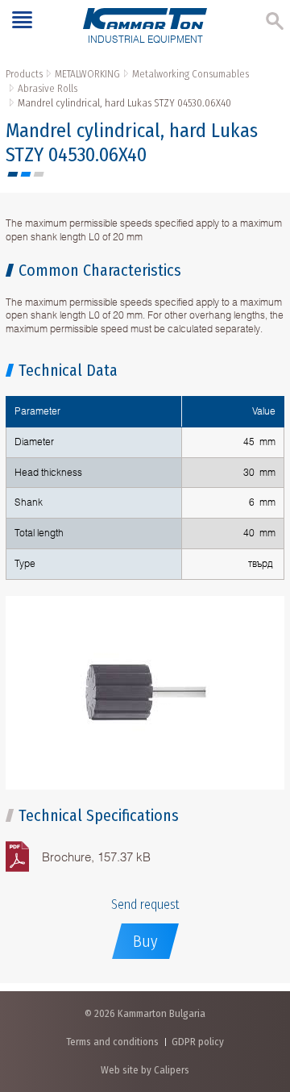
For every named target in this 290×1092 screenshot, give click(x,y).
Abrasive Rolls (47, 88)
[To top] (261, 994)
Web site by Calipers (145, 1070)
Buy (145, 941)
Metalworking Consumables (190, 74)
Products (24, 74)
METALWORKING (87, 74)
